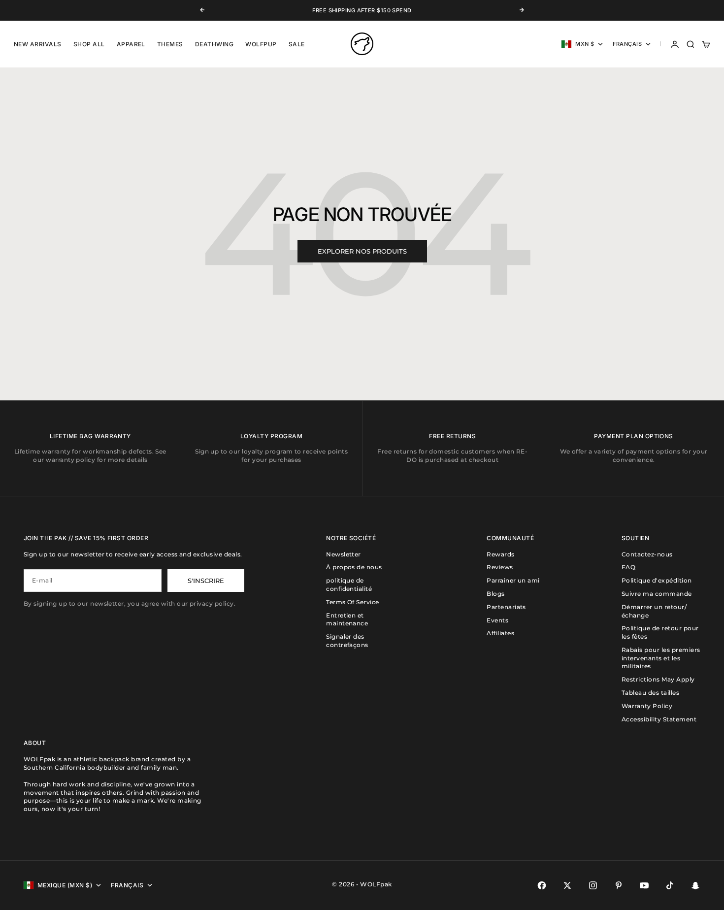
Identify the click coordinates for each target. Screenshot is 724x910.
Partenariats (506, 607)
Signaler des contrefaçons (347, 641)
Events (497, 620)
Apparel (131, 44)
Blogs (495, 593)
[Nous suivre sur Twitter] (567, 885)
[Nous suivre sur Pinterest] (619, 885)
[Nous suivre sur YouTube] (644, 885)
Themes (170, 44)
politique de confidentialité (349, 584)
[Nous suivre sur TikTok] (670, 885)
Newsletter (343, 554)
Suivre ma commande (657, 593)
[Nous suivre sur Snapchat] (695, 885)
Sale (297, 44)
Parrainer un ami (513, 580)
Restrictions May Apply (658, 679)
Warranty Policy (647, 706)
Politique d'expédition (657, 580)
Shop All (89, 44)
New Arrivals (38, 44)
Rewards (500, 554)
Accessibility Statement (659, 719)
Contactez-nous (647, 554)
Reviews (500, 567)
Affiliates (500, 633)
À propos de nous (354, 567)
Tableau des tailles (650, 692)
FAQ (628, 567)
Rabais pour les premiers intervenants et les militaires (661, 658)
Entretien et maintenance (347, 619)
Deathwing (214, 44)
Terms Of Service (352, 602)
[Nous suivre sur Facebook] (542, 885)
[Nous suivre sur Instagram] (593, 885)
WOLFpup (260, 44)
